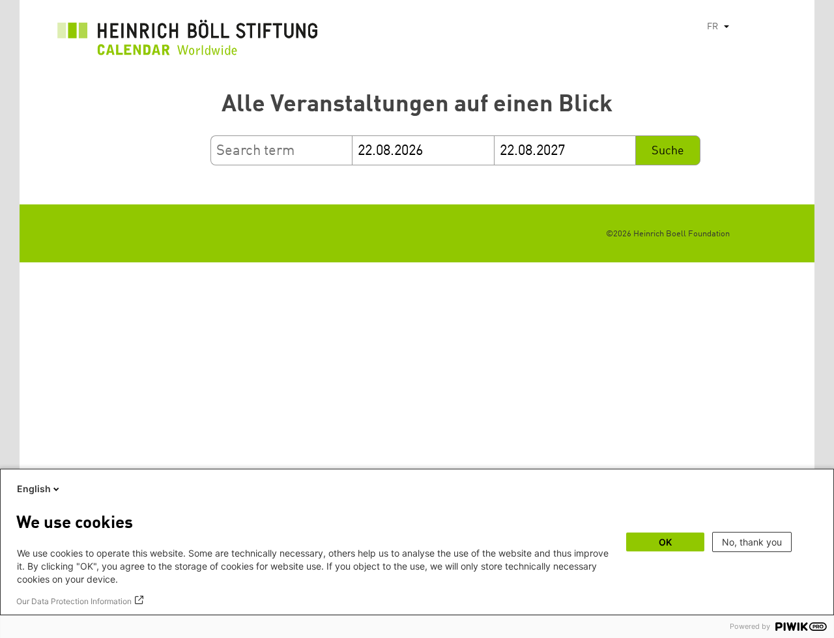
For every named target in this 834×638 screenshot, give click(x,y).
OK (665, 542)
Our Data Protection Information (74, 601)
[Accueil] (187, 41)
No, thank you (752, 542)
